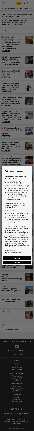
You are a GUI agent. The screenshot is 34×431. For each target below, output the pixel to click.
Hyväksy (17, 258)
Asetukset (17, 262)
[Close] (30, 167)
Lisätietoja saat (12, 251)
